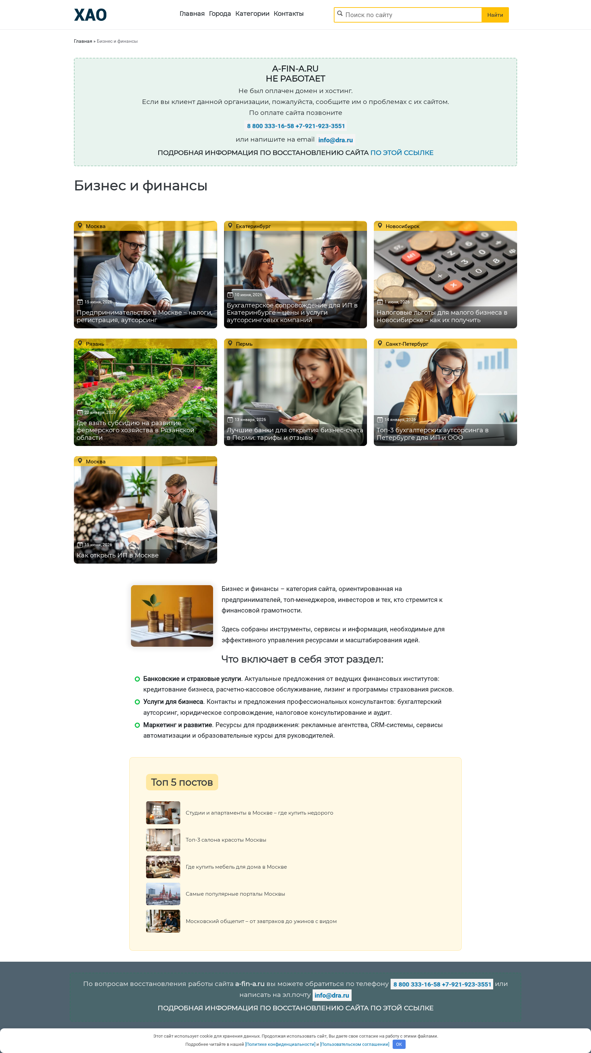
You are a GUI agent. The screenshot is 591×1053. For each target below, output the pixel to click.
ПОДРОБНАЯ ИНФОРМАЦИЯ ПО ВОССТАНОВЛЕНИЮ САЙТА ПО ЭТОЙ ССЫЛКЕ (296, 1008)
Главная (192, 13)
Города (220, 13)
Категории (252, 13)
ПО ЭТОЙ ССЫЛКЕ (402, 153)
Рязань (94, 344)
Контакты (289, 13)
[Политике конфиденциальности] (280, 1044)
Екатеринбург (253, 226)
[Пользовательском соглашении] (354, 1044)
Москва (95, 226)
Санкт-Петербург (406, 344)
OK (399, 1044)
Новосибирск (402, 226)
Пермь (244, 344)
